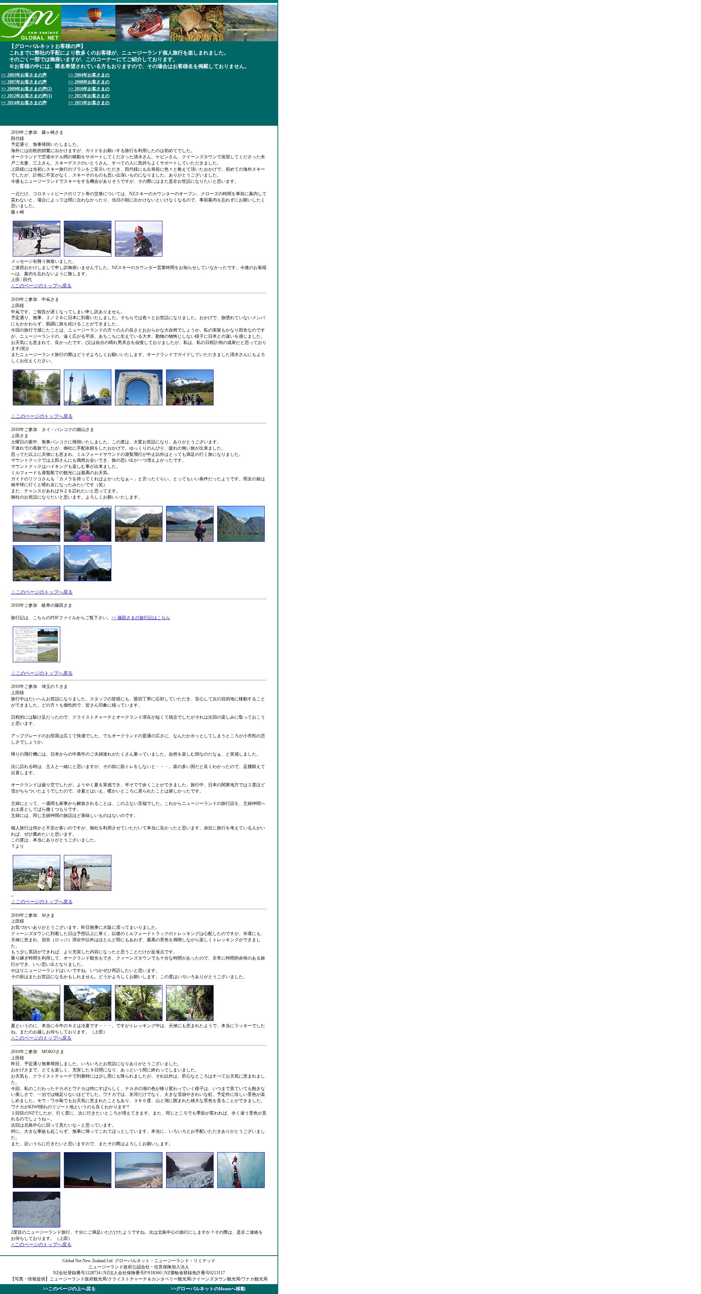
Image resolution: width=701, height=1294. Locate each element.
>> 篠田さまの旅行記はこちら (140, 617)
